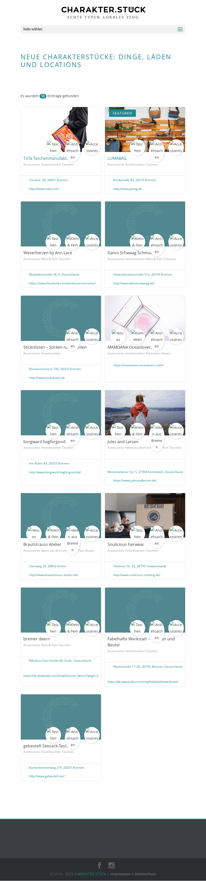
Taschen (68, 164)
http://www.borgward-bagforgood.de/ (55, 472)
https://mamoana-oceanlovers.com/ (138, 365)
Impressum (120, 873)
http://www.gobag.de (127, 189)
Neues (165, 353)
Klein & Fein (49, 259)
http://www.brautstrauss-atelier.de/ (53, 575)
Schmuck (169, 259)
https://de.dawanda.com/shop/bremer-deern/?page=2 (60, 675)
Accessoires (31, 164)
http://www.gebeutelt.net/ (47, 776)
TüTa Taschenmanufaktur (47, 158)
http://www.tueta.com (44, 189)
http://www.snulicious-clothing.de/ (136, 575)
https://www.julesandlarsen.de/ (135, 480)
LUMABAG (117, 158)
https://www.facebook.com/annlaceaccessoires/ (62, 283)
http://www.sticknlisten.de (47, 378)
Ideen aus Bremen (138, 447)
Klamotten (153, 353)
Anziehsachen (51, 164)
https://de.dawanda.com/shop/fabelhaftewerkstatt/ (143, 682)
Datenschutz (145, 873)
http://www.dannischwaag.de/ (133, 283)
